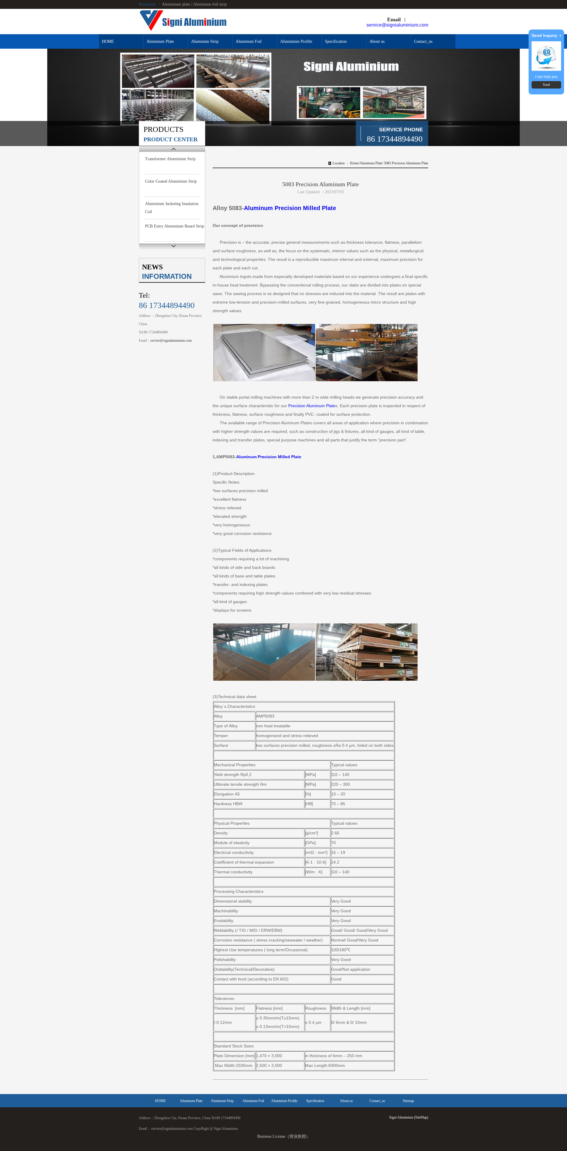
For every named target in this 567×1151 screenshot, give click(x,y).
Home (354, 163)
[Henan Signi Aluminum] (183, 21)
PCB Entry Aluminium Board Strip (174, 226)
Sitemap (408, 1101)
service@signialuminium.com (397, 24)
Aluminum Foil (249, 41)
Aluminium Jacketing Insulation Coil (171, 208)
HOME (108, 41)
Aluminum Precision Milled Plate (291, 208)
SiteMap (421, 1117)
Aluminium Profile (296, 41)
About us (376, 41)
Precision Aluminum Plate (311, 405)
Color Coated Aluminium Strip (171, 181)
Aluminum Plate (160, 41)
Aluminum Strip (205, 41)
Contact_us (423, 41)
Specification (336, 41)
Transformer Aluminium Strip (170, 159)
